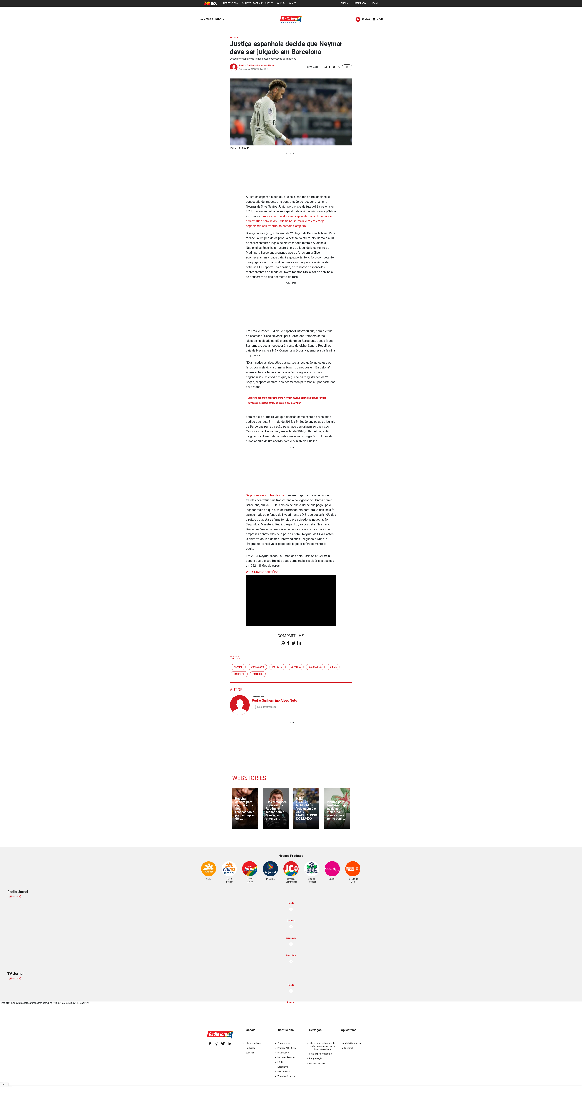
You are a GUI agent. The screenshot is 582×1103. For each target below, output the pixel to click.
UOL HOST (246, 3)
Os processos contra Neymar (265, 495)
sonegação (257, 667)
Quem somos (284, 1043)
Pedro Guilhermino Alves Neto (256, 65)
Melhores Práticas (286, 1057)
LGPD (280, 1062)
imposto (277, 667)
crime (333, 667)
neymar (238, 667)
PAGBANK (258, 3)
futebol (258, 674)
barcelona (315, 667)
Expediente (283, 1067)
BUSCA (344, 3)
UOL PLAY (280, 3)
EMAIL (375, 3)
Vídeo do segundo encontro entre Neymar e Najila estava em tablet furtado (287, 397)
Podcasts (250, 1048)
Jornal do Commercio (351, 1043)
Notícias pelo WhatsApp (320, 1054)
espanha (296, 667)
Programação (315, 1058)
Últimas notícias (253, 1043)
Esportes (250, 1052)
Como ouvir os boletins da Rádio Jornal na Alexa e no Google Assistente (322, 1046)
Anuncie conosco (317, 1063)
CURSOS (269, 3)
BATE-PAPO (360, 3)
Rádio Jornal (347, 1048)
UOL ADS (292, 3)
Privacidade (283, 1052)
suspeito (239, 674)
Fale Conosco (284, 1071)
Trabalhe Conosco (286, 1076)
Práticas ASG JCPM (287, 1048)
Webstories (249, 778)
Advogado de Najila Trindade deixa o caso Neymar (274, 403)
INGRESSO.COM (230, 3)
